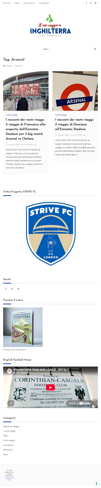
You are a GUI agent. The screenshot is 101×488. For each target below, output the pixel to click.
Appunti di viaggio (11, 426)
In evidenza (8, 445)
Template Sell (9, 479)
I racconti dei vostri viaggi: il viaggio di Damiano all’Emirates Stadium (74, 124)
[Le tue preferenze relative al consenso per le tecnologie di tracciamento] (96, 483)
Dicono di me (29, 3)
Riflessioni (7, 449)
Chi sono (7, 3)
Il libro (17, 3)
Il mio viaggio (9, 440)
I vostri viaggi (11, 115)
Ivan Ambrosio (30, 144)
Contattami (44, 3)
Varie (5, 454)
